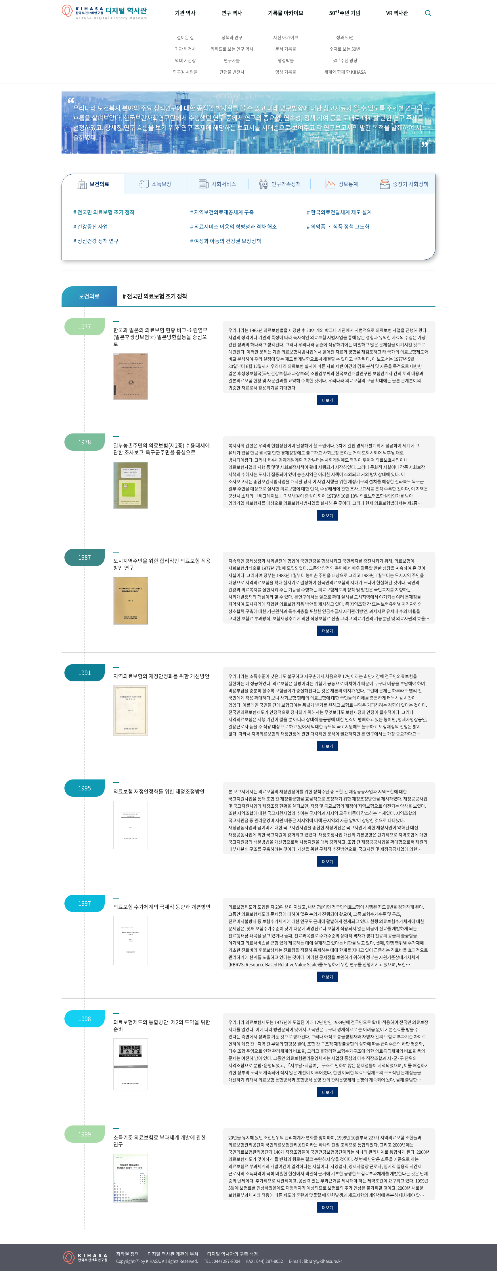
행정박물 (286, 60)
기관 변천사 (185, 49)
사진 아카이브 (285, 37)
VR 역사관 (397, 13)
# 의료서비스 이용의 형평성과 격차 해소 (233, 226)
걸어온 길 (185, 37)
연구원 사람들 (185, 72)
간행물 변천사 (231, 72)
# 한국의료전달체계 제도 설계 (339, 212)
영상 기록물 (285, 72)
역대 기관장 (185, 60)
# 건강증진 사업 (90, 226)
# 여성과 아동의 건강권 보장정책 (225, 241)
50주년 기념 (344, 12)
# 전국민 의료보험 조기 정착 (104, 212)
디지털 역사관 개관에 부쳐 (173, 1254)
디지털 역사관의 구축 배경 (232, 1254)
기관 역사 (185, 13)
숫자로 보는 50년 (345, 49)
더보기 (327, 400)
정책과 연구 (231, 37)
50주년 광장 (345, 60)
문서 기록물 (285, 49)
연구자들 (232, 60)
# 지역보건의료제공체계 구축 (222, 212)
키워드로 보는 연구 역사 (232, 49)
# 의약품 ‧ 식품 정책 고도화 (338, 226)
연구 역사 (231, 13)
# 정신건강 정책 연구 (96, 241)
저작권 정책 (127, 1254)
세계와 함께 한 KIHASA (345, 72)
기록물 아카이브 (285, 13)
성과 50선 (345, 37)
